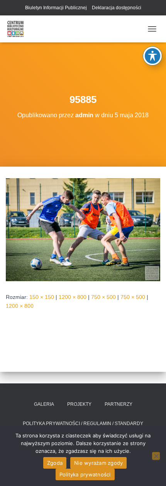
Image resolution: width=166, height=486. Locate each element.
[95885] (83, 229)
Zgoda (55, 463)
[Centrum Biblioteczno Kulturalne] (18, 29)
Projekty (79, 404)
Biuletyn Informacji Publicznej (56, 7)
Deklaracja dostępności (116, 7)
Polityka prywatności (85, 474)
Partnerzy (118, 404)
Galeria (44, 404)
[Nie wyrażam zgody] (156, 456)
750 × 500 (103, 297)
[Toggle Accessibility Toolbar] (152, 56)
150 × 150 (41, 297)
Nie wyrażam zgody (98, 463)
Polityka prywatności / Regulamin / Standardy (83, 423)
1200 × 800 (72, 297)
